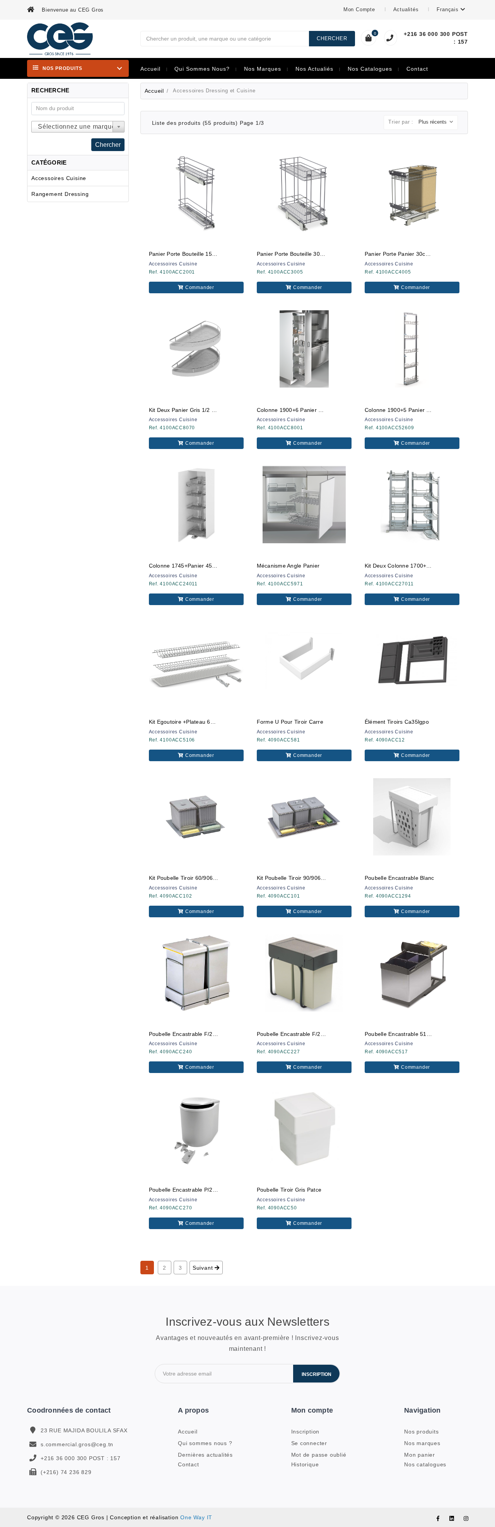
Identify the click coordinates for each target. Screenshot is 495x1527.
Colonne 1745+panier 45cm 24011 (193, 566)
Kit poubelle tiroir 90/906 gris (295, 878)
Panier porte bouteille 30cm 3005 (299, 254)
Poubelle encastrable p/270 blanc (192, 1190)
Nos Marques (262, 69)
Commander (199, 287)
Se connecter (309, 1443)
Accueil (150, 69)
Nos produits (421, 1431)
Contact (417, 69)
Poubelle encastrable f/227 (292, 1034)
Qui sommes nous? (202, 69)
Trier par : (400, 122)
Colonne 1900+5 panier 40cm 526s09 (413, 410)
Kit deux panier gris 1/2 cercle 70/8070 (200, 410)
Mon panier (419, 1455)
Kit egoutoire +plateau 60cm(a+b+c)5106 (202, 722)
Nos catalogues (370, 69)
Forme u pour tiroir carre (290, 722)
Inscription (316, 1374)
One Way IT (196, 1517)
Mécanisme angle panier (288, 566)
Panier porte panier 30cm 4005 (404, 254)
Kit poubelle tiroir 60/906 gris (187, 878)
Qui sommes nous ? (205, 1443)
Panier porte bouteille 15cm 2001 (191, 254)
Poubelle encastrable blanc (399, 878)
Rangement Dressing (60, 194)
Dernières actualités (205, 1455)
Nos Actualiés (314, 69)
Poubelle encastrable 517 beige (405, 1034)
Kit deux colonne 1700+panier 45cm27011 (419, 566)
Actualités (407, 9)
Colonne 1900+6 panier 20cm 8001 (302, 410)
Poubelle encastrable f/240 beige (192, 1034)
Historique (305, 1464)
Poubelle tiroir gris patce (289, 1190)
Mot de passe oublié (318, 1455)
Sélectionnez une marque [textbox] (76, 126)
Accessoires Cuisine (58, 178)
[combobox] (78, 127)
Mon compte (360, 9)
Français (448, 9)
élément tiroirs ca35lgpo (397, 722)
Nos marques (422, 1443)
